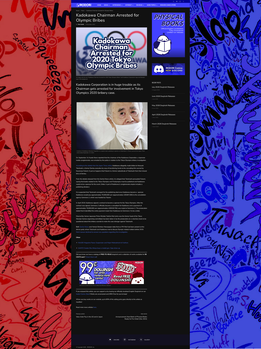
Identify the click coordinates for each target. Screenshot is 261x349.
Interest (128, 5)
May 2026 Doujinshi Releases (163, 105)
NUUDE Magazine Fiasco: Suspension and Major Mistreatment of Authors (103, 243)
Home (99, 5)
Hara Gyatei (81, 24)
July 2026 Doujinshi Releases (163, 87)
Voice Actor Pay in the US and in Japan (89, 317)
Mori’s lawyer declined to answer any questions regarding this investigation (101, 232)
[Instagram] (180, 1)
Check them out (91, 257)
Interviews (117, 5)
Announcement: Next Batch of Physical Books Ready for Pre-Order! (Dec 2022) (131, 318)
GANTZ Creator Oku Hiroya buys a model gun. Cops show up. (99, 248)
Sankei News (84, 227)
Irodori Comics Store (168, 5)
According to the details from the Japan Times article (94, 166)
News (106, 5)
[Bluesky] (183, 1)
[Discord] (176, 1)
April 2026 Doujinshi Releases (163, 114)
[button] (173, 1)
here (94, 307)
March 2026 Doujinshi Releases (164, 124)
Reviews (139, 5)
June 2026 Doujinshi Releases (163, 96)
